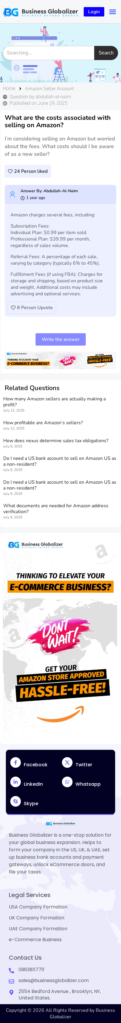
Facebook (36, 764)
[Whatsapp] (67, 782)
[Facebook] (15, 762)
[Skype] (15, 801)
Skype (31, 803)
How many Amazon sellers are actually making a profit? (54, 402)
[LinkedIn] (15, 782)
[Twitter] (67, 762)
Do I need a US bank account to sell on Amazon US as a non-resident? (59, 461)
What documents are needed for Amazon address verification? (55, 509)
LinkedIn (33, 784)
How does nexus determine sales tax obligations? (55, 440)
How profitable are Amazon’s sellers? (43, 423)
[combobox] (48, 53)
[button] (112, 11)
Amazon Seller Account (49, 88)
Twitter (83, 764)
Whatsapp (88, 784)
